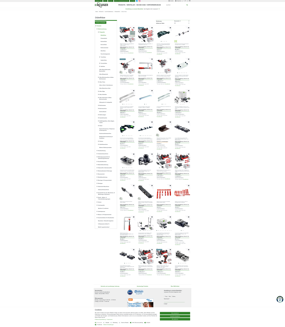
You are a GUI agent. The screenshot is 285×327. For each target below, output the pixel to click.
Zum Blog (132, 0)
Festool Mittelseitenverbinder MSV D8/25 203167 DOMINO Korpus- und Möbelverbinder (181, 139)
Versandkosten (149, 52)
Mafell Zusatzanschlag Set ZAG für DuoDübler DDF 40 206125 (181, 202)
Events (105, 0)
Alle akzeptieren (175, 313)
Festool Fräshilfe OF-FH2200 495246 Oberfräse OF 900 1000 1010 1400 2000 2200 (181, 76)
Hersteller (131, 5)
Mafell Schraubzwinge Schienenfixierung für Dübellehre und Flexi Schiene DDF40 (126, 234)
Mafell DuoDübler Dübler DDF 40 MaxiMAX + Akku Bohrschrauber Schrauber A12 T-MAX (162, 266)
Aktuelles (99, 0)
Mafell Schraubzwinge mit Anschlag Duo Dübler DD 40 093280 (145, 76)
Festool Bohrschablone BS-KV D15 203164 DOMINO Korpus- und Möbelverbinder (144, 171)
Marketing (115, 322)
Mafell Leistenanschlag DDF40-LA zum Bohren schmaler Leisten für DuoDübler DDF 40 (145, 202)
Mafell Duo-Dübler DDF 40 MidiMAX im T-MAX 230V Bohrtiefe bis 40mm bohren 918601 (182, 171)
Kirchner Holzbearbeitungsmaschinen (121, 0)
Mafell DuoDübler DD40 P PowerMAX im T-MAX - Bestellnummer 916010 (126, 76)
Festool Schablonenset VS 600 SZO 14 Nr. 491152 (164, 107)
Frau (166, 296)
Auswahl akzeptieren (175, 316)
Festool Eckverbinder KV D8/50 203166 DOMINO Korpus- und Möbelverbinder (127, 170)
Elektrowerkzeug (109, 11)
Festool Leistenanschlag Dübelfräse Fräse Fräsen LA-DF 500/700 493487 (127, 138)
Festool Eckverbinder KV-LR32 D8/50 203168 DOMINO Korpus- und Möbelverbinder (181, 234)
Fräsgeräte (117, 11)
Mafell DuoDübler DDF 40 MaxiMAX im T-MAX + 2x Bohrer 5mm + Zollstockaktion (127, 44)
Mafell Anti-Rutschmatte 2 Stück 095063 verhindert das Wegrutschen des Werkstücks (164, 139)
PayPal (148, 322)
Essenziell (99, 322)
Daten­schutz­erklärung (100, 319)
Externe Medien (125, 322)
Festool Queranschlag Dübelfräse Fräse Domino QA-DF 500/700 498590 (145, 138)
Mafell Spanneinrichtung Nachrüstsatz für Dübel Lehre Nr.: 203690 (182, 44)
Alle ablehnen (175, 319)
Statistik (107, 322)
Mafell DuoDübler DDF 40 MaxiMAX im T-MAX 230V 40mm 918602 (164, 170)
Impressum (110, 319)
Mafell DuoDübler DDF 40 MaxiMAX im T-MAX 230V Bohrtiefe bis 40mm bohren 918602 (145, 266)
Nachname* (166, 298)
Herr (170, 296)
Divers (174, 296)
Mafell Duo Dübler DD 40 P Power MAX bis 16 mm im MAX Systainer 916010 (164, 76)
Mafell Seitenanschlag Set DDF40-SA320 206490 (126, 202)
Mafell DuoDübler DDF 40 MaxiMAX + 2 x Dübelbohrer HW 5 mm (145, 44)
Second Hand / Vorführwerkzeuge (148, 5)
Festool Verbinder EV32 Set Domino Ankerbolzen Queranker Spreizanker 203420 (181, 266)
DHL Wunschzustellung (137, 322)
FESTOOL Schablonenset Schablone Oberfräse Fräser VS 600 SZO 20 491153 (126, 107)
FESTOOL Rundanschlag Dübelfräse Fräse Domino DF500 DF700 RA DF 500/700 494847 (163, 44)
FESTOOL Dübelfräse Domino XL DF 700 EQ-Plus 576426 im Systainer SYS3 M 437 (182, 107)
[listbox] (127, 34)
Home (96, 11)
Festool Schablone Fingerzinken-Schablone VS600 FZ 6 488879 (144, 107)
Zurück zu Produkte (100, 22)
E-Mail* (165, 303)
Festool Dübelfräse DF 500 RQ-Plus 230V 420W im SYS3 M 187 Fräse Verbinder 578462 (163, 234)
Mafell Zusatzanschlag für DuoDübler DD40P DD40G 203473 (163, 202)
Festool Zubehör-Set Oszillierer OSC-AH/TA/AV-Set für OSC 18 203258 (145, 233)
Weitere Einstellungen (108, 324)
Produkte (121, 5)
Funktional (99, 324)
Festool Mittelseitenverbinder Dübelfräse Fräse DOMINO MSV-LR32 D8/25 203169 (127, 266)
